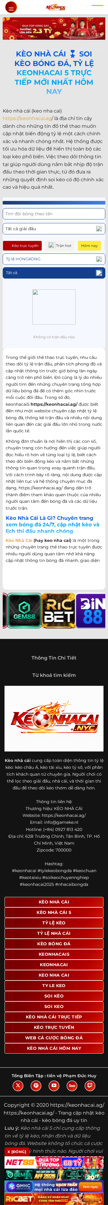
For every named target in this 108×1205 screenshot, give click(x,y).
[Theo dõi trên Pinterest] (36, 1085)
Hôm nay (89, 245)
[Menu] (11, 7)
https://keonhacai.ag (27, 118)
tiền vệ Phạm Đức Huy (71, 1075)
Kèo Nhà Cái (19, 540)
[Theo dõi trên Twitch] (90, 1085)
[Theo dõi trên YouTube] (54, 1085)
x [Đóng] (17, 1151)
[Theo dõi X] (18, 1085)
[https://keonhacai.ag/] (55, 7)
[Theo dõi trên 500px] (72, 1085)
